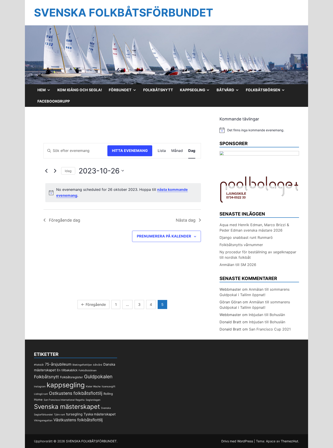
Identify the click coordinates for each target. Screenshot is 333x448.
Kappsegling (196, 91)
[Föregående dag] (46, 170)
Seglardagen (93, 399)
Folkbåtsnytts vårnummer (241, 244)
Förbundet (124, 91)
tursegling (74, 414)
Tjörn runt (59, 414)
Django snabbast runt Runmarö (246, 237)
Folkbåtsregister (71, 377)
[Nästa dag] (55, 170)
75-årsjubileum (58, 364)
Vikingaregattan (43, 420)
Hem (45, 91)
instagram (40, 386)
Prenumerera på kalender (164, 236)
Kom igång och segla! (79, 90)
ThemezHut (289, 441)
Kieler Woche (93, 386)
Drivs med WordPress (237, 441)
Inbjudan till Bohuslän (267, 314)
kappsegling (66, 385)
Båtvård (229, 91)
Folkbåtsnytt (158, 90)
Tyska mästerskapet (100, 414)
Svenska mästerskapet (67, 406)
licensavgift (108, 386)
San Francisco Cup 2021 (270, 329)
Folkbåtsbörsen (267, 91)
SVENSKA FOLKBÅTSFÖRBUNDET (123, 12)
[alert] (123, 192)
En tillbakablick (67, 370)
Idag (68, 171)
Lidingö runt (41, 394)
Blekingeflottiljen (82, 364)
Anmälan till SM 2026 (238, 264)
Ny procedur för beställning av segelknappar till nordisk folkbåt (258, 255)
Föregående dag (64, 220)
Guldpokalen (98, 376)
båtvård (97, 364)
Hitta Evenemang (130, 150)
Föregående (93, 304)
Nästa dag (185, 220)
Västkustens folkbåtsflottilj (78, 419)
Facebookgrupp (53, 101)
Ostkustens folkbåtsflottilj (75, 393)
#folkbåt (39, 364)
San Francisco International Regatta (64, 399)
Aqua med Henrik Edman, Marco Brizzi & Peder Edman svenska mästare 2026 (254, 227)
